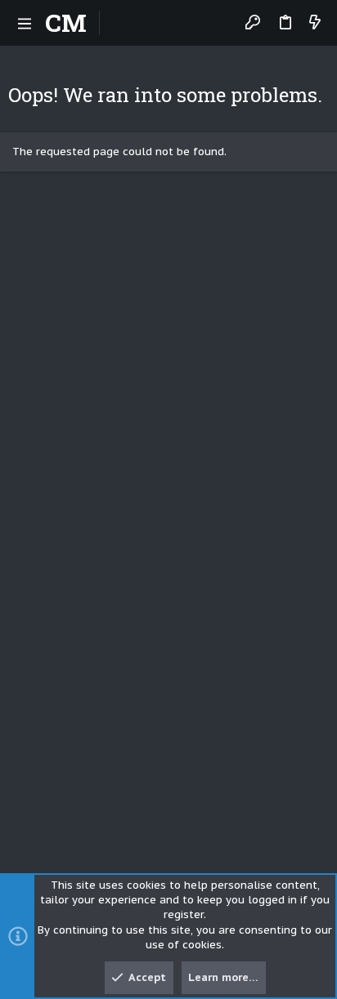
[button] (24, 23)
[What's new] (315, 23)
